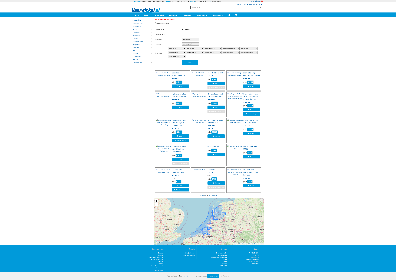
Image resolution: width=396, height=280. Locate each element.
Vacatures (224, 264)
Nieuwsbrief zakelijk (189, 255)
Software (135, 38)
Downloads (136, 47)
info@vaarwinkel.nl (254, 4)
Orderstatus (159, 268)
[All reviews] (175, 79)
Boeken (146, 15)
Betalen (160, 264)
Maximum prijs (160, 34)
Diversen (135, 53)
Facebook (256, 264)
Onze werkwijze (222, 255)
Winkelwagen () (257, 1)
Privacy (225, 259)
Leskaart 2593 (212, 170)
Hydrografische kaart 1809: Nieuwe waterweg (215, 122)
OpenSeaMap (252, 244)
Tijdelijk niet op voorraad (216, 87)
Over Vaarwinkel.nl (214, 146)
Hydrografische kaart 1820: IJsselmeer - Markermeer (179, 149)
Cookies (224, 261)
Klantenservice (218, 15)
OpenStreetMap (243, 244)
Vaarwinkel (260, 244)
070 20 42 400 (241, 4)
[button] (156, 201)
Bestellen (160, 255)
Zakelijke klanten (190, 253)
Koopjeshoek (137, 56)
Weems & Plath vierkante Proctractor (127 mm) (250, 172)
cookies (186, 276)
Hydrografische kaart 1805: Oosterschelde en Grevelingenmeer (250, 96)
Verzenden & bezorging (156, 257)
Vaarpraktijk (136, 44)
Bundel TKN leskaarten (216, 73)
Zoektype (159, 39)
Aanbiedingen (202, 15)
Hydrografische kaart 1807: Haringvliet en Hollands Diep (179, 122)
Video (134, 50)
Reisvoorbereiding (138, 41)
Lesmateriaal (159, 15)
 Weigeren (225, 276)
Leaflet (235, 244)
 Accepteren (213, 276)
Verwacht (135, 59)
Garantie (160, 261)
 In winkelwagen (252, 114)
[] (223, 266)
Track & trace (158, 270)
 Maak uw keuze (180, 190)
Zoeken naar (160, 29)
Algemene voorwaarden (220, 257)
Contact (160, 253)
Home (137, 15)
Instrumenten (187, 15)
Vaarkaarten (173, 15)
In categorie (159, 44)
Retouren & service (157, 259)
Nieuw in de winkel (138, 23)
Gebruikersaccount (157, 266)
